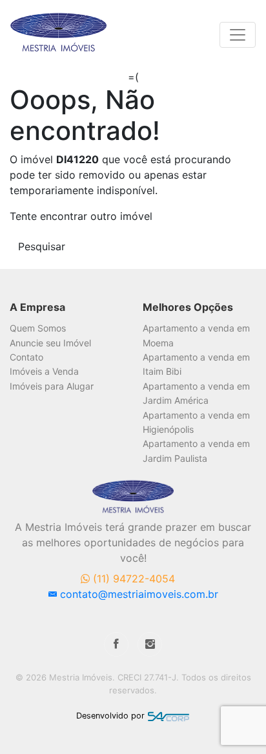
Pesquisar (41, 246)
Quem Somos (38, 327)
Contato (26, 357)
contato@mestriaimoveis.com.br (137, 594)
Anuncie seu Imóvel (50, 342)
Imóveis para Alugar (52, 386)
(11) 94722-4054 (132, 578)
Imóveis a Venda (44, 371)
